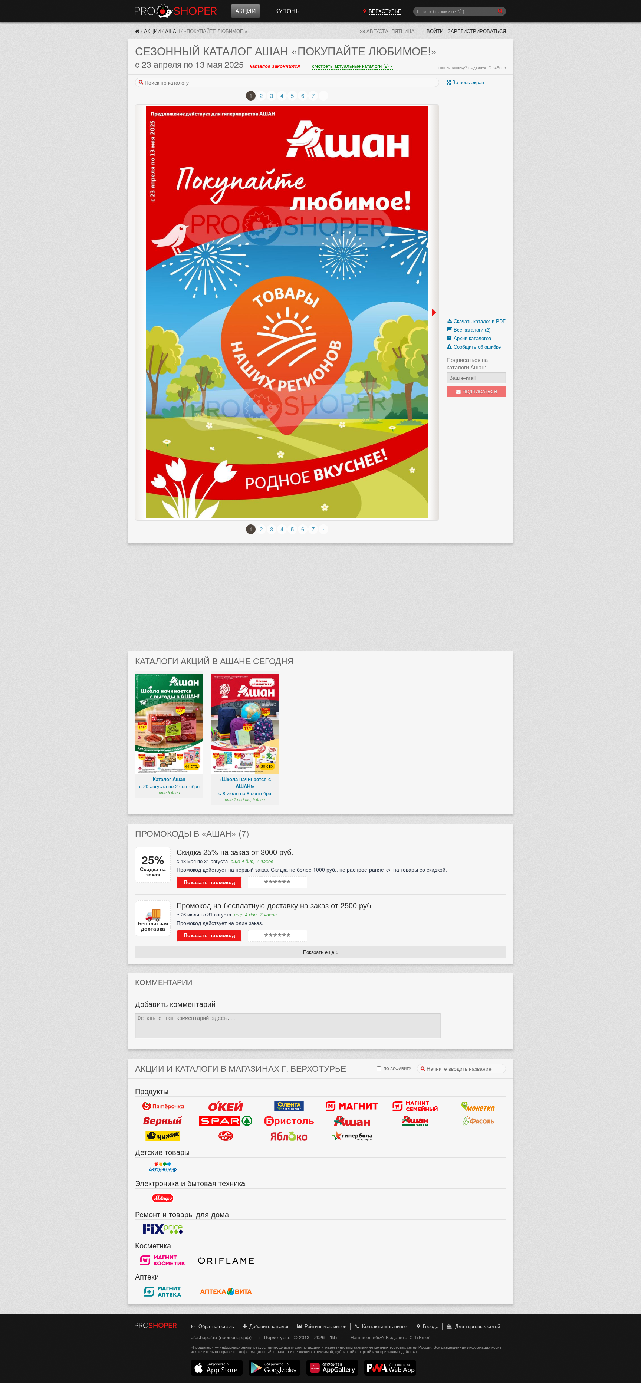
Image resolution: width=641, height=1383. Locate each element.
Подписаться (479, 391)
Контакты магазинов (384, 1326)
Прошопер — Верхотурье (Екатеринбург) (176, 11)
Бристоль (288, 1120)
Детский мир (162, 1166)
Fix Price (162, 1229)
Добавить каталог (268, 1326)
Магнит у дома (352, 1106)
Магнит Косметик (162, 1260)
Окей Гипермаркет (225, 1106)
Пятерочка (162, 1106)
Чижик (162, 1135)
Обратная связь (215, 1326)
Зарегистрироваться (477, 30)
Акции (245, 11)
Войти (435, 30)
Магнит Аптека (162, 1291)
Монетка (478, 1106)
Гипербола (352, 1135)
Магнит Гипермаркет (415, 1106)
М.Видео (162, 1198)
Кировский (225, 1135)
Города (429, 1326)
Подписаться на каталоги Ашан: (467, 363)
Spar (225, 1120)
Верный (162, 1120)
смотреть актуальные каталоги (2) (351, 65)
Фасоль (478, 1120)
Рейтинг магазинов (324, 1326)
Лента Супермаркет (288, 1106)
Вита (225, 1291)
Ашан (172, 30)
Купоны (288, 11)
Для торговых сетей (476, 1326)
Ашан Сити (415, 1120)
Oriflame (225, 1260)
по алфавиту (396, 1068)
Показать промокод (209, 882)
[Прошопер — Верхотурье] (137, 30)
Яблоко (288, 1135)
